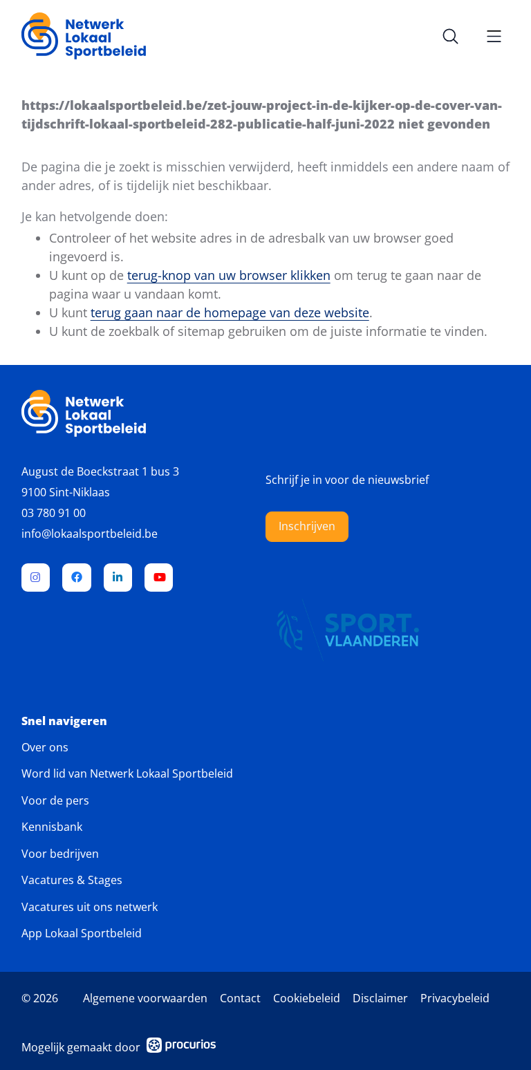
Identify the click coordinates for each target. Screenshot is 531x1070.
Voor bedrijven (60, 853)
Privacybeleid (455, 998)
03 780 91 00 (53, 512)
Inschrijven (307, 526)
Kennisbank (51, 826)
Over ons (44, 747)
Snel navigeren (64, 721)
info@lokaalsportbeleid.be (89, 533)
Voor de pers (55, 800)
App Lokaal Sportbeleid (81, 933)
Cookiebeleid (306, 998)
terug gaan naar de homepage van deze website (230, 312)
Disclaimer (380, 998)
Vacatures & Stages (71, 880)
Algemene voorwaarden (145, 998)
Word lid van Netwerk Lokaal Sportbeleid (127, 773)
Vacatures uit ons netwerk (89, 906)
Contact (240, 998)
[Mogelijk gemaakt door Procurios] (181, 1048)
